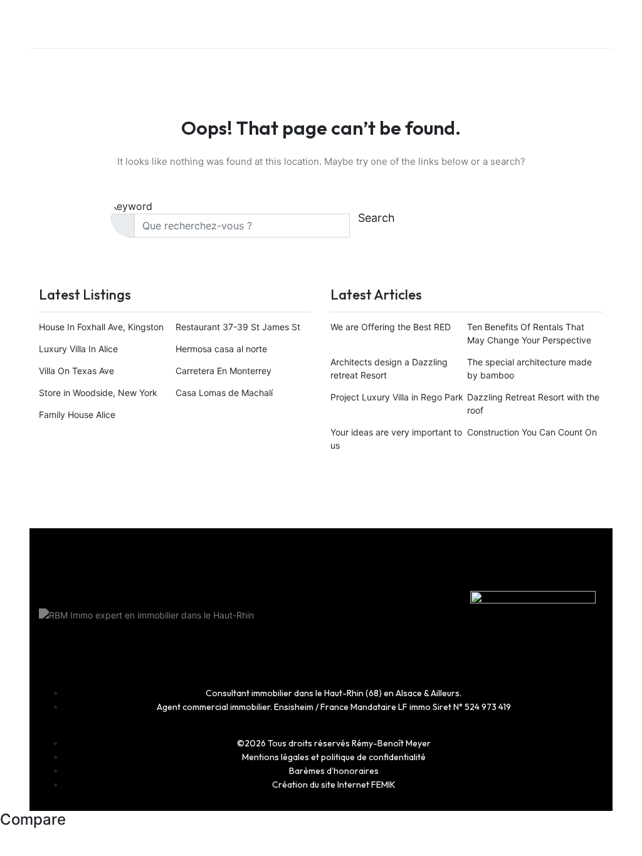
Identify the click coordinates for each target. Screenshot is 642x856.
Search (376, 217)
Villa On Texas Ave (76, 370)
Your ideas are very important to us (396, 439)
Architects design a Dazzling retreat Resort (389, 368)
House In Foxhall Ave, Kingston (101, 326)
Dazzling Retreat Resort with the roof (533, 403)
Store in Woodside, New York (98, 392)
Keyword (131, 206)
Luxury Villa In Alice (78, 348)
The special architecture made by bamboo (529, 368)
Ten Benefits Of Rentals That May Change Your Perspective (529, 333)
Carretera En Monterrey (223, 370)
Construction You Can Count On (532, 432)
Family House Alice (77, 414)
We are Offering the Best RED (390, 326)
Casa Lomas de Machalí (224, 392)
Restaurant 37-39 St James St (238, 326)
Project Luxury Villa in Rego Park (396, 397)
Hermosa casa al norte (221, 348)
